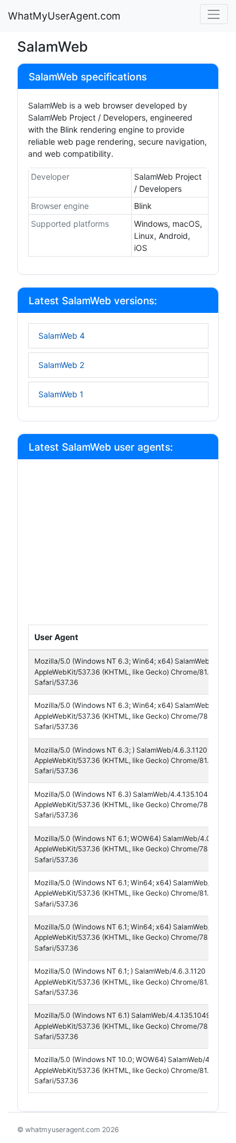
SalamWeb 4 (61, 335)
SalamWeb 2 (61, 365)
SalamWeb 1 (61, 394)
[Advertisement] (118, 547)
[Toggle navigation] (214, 14)
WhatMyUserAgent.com (64, 16)
